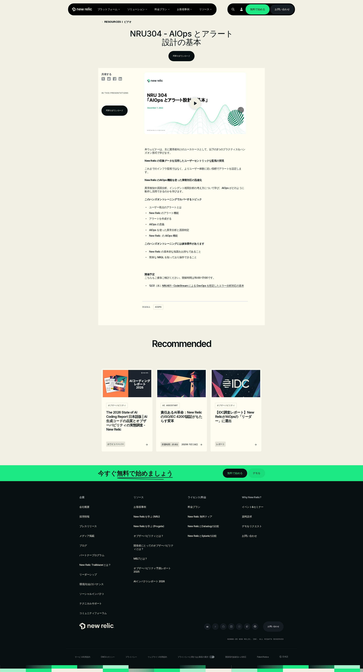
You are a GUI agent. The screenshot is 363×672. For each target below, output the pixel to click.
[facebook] (255, 626)
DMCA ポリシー (108, 657)
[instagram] (239, 626)
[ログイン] (241, 9)
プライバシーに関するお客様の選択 (193, 657)
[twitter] (215, 626)
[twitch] (247, 626)
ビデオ (128, 22)
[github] (223, 626)
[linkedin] (231, 626)
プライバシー (131, 657)
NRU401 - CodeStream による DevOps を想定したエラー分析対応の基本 (203, 285)
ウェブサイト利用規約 (157, 657)
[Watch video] (195, 103)
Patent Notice (263, 657)
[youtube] (207, 626)
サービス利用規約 (82, 657)
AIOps (158, 307)
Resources (112, 22)
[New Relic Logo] (81, 9)
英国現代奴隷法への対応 (235, 657)
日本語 (285, 656)
